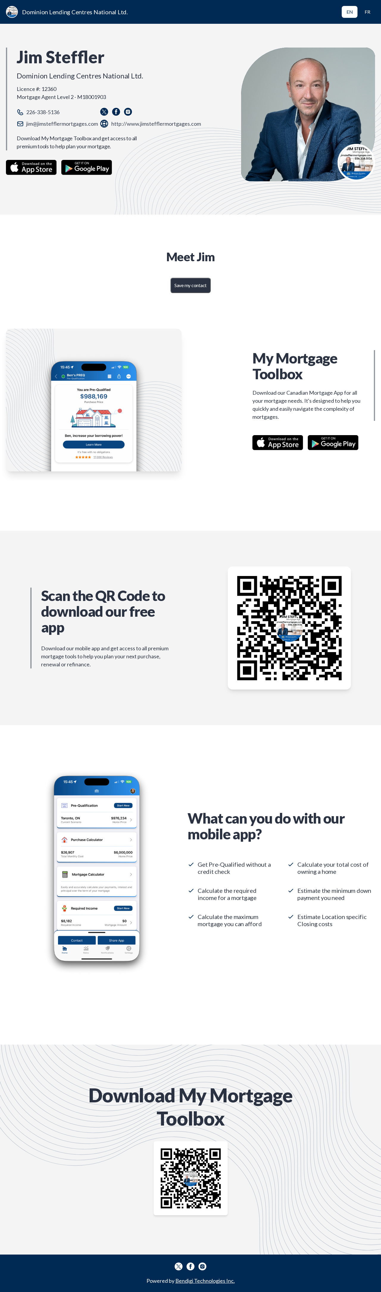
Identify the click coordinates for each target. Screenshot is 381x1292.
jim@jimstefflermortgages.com (62, 123)
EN (349, 12)
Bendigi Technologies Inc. (205, 1280)
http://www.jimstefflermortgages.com (156, 123)
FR (367, 12)
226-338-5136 (43, 112)
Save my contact (190, 285)
